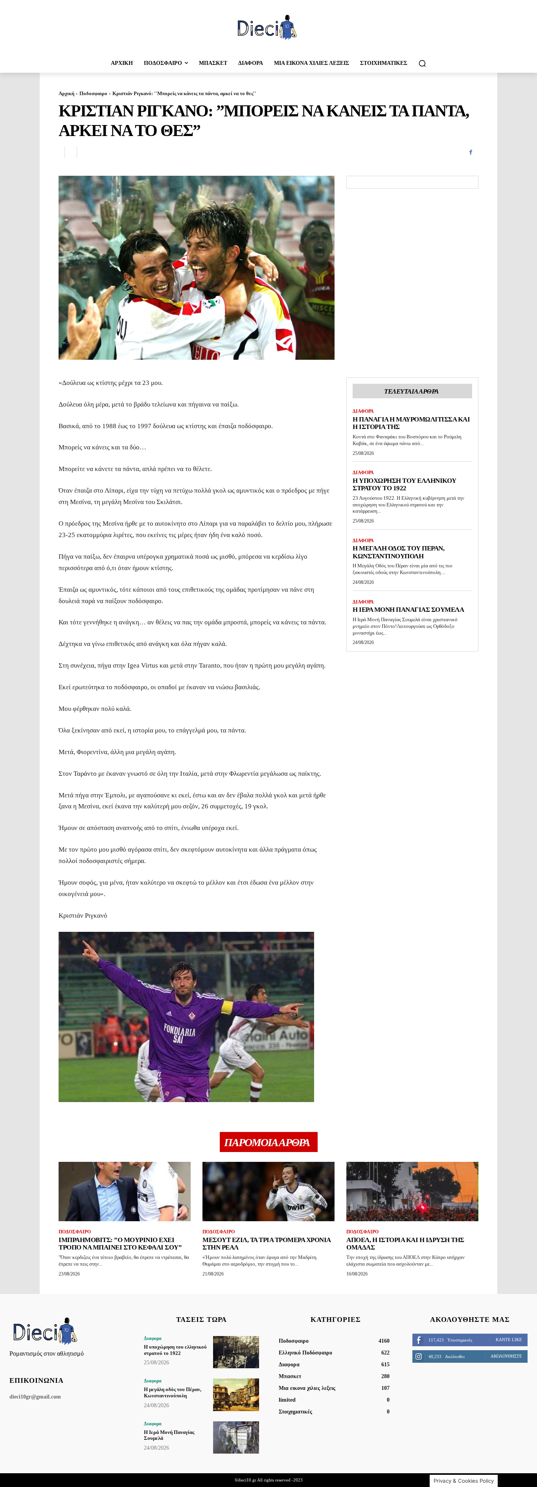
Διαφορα (363, 411)
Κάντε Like (509, 1339)
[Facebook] (470, 152)
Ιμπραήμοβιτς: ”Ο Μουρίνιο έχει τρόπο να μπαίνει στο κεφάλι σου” (120, 1243)
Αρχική (66, 93)
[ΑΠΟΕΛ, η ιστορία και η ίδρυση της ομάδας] (412, 1191)
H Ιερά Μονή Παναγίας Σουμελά (408, 609)
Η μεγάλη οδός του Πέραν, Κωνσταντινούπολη (398, 552)
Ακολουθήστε (506, 1356)
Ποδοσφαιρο (93, 93)
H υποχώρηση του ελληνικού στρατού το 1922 (404, 484)
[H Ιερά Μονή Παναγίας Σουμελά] (236, 1437)
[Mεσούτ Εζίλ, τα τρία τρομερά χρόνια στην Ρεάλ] (268, 1191)
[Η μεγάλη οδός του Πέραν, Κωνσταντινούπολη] (236, 1394)
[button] (422, 63)
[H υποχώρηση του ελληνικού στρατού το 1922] (236, 1352)
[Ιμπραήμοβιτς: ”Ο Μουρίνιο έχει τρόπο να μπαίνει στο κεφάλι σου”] (125, 1191)
